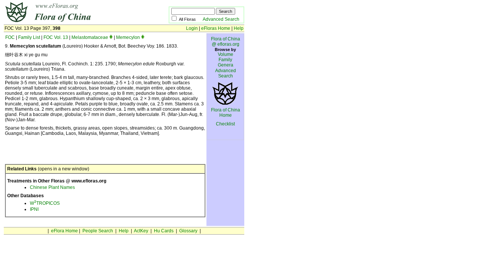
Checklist (225, 124)
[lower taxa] (111, 37)
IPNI (34, 209)
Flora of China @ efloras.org (225, 41)
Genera (225, 65)
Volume (225, 54)
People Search (97, 230)
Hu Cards (164, 230)
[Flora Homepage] (75, 22)
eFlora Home (64, 230)
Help (239, 28)
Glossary (188, 230)
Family (225, 59)
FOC (10, 37)
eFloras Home (215, 28)
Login (192, 28)
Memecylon (128, 37)
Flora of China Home (225, 112)
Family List (29, 37)
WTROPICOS (45, 203)
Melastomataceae (89, 37)
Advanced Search (221, 19)
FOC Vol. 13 (55, 37)
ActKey (141, 230)
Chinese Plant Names (52, 187)
